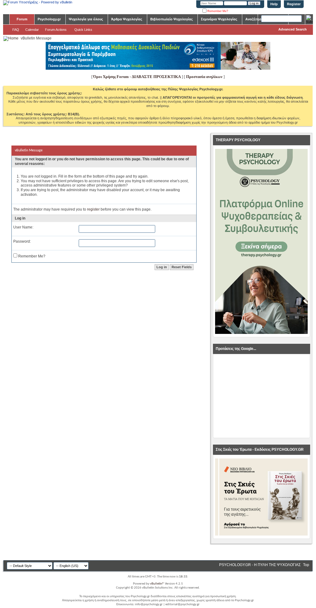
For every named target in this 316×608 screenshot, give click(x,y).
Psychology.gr (49, 19)
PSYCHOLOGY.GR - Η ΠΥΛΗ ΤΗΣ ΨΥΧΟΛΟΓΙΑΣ (260, 565)
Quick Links (83, 29)
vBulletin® (157, 583)
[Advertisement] (261, 396)
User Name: (23, 227)
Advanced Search (292, 29)
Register (294, 4)
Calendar (32, 29)
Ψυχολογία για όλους (86, 19)
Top (306, 565)
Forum (22, 19)
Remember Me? (217, 11)
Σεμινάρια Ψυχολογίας (219, 19)
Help (274, 4)
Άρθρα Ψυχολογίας (126, 19)
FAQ (15, 29)
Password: (22, 241)
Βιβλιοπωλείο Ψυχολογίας (171, 19)
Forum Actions (56, 29)
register (93, 209)
